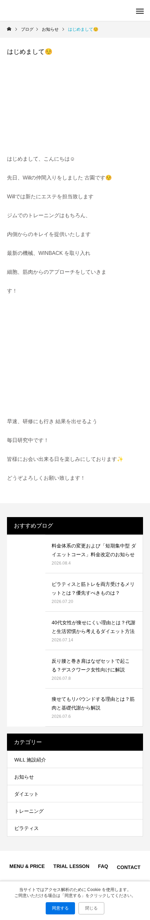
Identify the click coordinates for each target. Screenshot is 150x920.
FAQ (103, 866)
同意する (60, 908)
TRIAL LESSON (71, 866)
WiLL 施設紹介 (30, 760)
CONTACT (129, 867)
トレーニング (29, 811)
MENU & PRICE (27, 866)
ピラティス (26, 828)
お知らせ (24, 777)
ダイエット (26, 794)
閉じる (91, 908)
